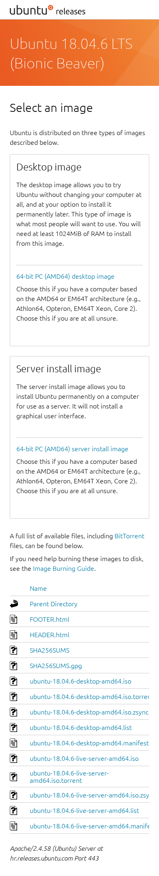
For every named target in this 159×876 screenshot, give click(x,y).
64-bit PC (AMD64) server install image (72, 448)
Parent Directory (53, 603)
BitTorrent (129, 536)
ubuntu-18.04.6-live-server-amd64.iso (84, 758)
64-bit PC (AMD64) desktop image (65, 276)
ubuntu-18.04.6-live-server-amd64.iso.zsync (93, 795)
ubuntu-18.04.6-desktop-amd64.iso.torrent (92, 696)
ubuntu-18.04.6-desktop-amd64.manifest (89, 743)
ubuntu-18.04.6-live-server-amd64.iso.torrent (69, 776)
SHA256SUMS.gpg (56, 665)
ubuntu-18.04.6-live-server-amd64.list (84, 810)
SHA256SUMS (49, 650)
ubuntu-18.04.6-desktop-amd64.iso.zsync (89, 712)
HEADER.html (49, 634)
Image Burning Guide (63, 568)
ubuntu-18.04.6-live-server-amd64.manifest (93, 826)
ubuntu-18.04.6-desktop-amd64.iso (80, 681)
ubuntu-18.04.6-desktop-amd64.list (81, 727)
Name (38, 588)
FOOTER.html (49, 619)
